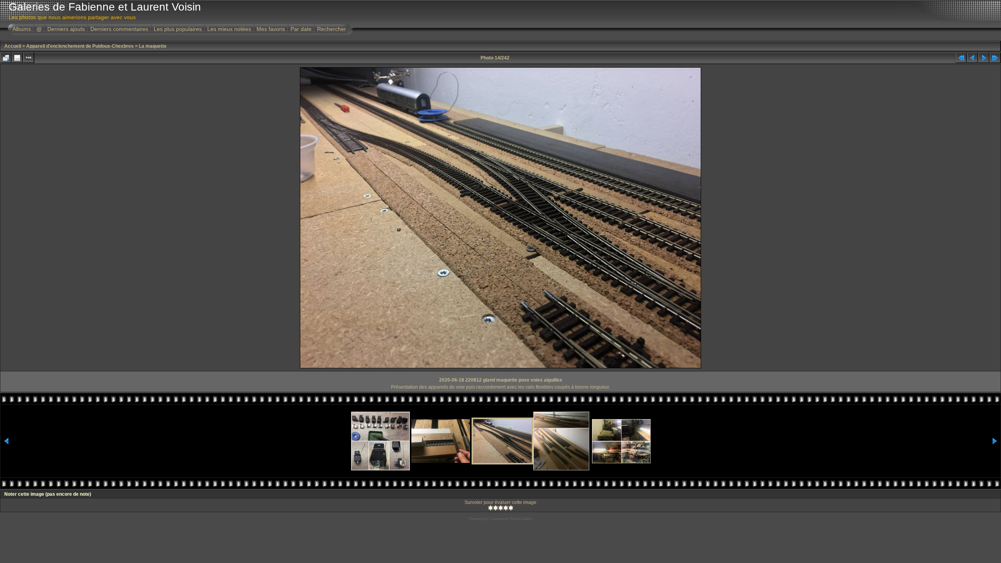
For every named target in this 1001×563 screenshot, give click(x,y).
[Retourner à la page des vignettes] (5, 58)
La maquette (153, 46)
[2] (495, 508)
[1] (490, 508)
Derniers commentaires (119, 29)
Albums (22, 29)
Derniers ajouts (66, 29)
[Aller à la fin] (995, 58)
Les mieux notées (229, 29)
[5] (510, 508)
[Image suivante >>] (983, 58)
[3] (500, 508)
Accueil (12, 46)
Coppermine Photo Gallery (511, 519)
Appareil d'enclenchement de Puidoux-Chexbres (80, 46)
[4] (505, 508)
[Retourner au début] (961, 58)
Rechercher (331, 29)
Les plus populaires (178, 29)
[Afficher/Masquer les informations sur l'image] (17, 58)
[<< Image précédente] (972, 58)
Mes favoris (271, 29)
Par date (301, 29)
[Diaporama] (28, 58)
